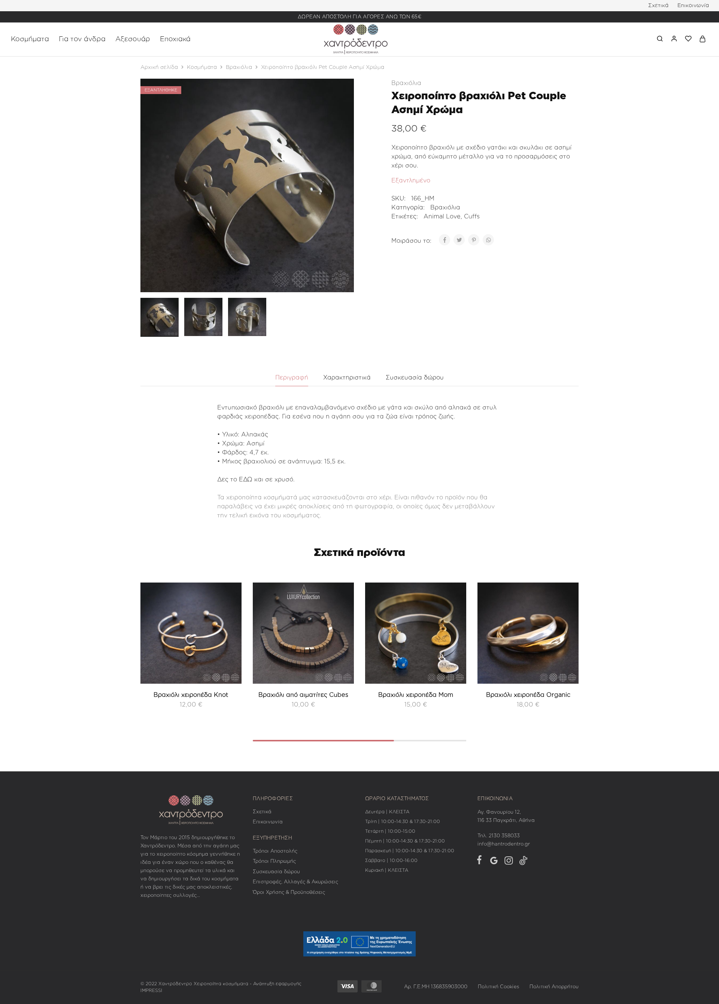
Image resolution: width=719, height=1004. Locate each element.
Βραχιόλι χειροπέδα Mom (415, 695)
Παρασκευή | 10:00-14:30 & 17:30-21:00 (409, 851)
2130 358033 (504, 836)
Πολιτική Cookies (498, 987)
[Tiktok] (522, 862)
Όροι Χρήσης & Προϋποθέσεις (289, 892)
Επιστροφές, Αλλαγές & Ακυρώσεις (295, 882)
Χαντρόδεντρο (175, 984)
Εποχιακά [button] (175, 39)
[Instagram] (508, 862)
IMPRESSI (151, 990)
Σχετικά (658, 5)
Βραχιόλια (239, 67)
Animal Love (442, 217)
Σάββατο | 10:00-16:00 (391, 860)
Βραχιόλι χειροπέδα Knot (191, 695)
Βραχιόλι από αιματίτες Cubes (303, 695)
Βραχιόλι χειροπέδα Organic (528, 695)
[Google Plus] (493, 862)
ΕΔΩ (245, 480)
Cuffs (472, 217)
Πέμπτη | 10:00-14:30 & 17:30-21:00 (405, 841)
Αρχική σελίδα (159, 67)
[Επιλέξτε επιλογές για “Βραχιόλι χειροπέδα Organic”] (567, 616)
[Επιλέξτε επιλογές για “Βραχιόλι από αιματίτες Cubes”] (342, 616)
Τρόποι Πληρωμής (274, 861)
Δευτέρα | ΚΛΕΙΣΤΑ (387, 812)
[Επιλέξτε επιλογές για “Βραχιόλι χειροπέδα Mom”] (455, 616)
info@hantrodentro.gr (503, 844)
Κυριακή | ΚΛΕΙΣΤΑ (386, 870)
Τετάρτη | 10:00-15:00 (390, 831)
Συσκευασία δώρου (415, 378)
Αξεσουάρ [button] (132, 39)
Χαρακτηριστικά (347, 378)
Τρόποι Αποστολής (275, 851)
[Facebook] (481, 861)
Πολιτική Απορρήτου (554, 987)
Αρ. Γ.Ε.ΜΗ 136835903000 (435, 987)
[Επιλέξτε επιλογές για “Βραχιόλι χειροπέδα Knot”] (230, 616)
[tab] (292, 377)
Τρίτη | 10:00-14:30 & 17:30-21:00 (402, 821)
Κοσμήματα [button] (30, 39)
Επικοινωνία (693, 5)
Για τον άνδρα (82, 39)
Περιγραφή (291, 378)
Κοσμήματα (202, 67)
